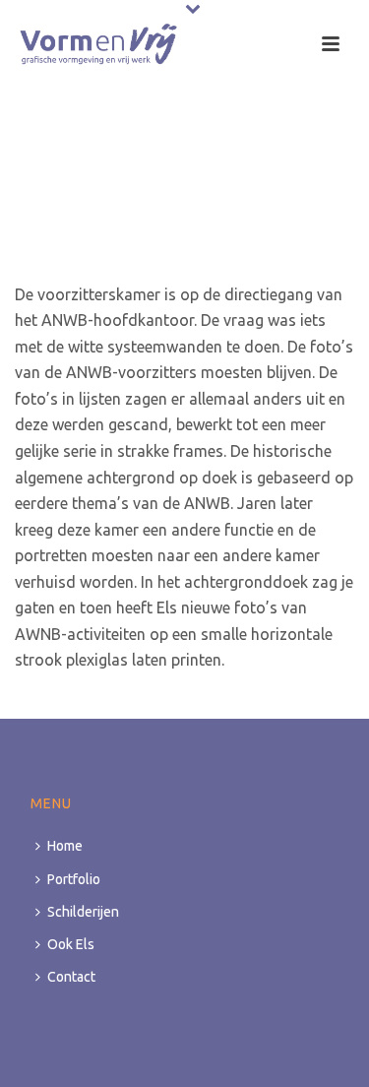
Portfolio (73, 879)
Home (65, 846)
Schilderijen (83, 912)
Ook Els (70, 944)
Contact (71, 977)
